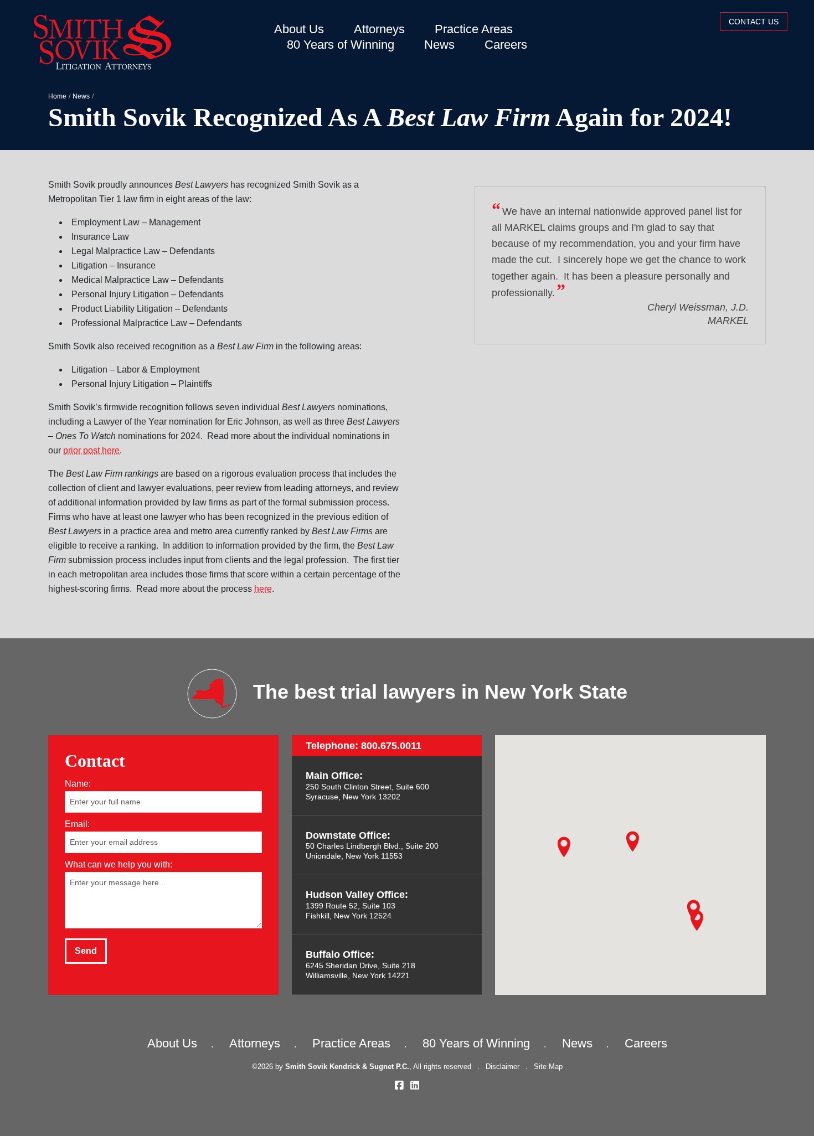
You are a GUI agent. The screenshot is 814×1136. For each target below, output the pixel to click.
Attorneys (379, 29)
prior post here (91, 450)
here (263, 588)
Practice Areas (474, 29)
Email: (77, 823)
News (439, 44)
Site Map (548, 1066)
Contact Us (754, 21)
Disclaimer (502, 1066)
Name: (78, 783)
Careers (506, 44)
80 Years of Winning (340, 44)
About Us (299, 29)
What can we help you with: (118, 864)
